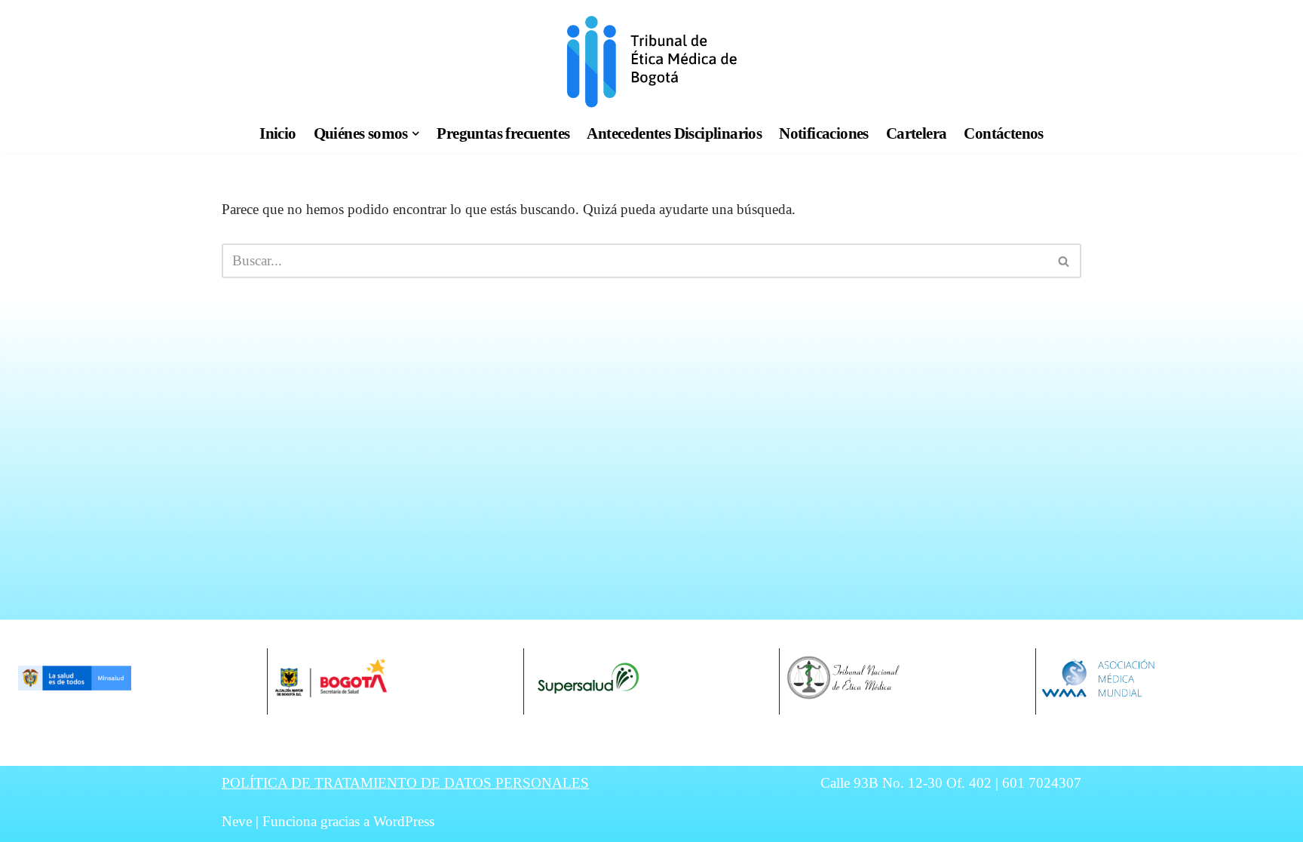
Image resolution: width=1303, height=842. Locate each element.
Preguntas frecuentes (503, 133)
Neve (237, 821)
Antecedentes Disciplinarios (674, 133)
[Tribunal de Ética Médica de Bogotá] (651, 61)
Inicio (277, 133)
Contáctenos (1003, 133)
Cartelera (916, 133)
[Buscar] (1064, 260)
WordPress (403, 821)
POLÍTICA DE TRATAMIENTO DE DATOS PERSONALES (405, 783)
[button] (416, 134)
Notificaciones (824, 133)
